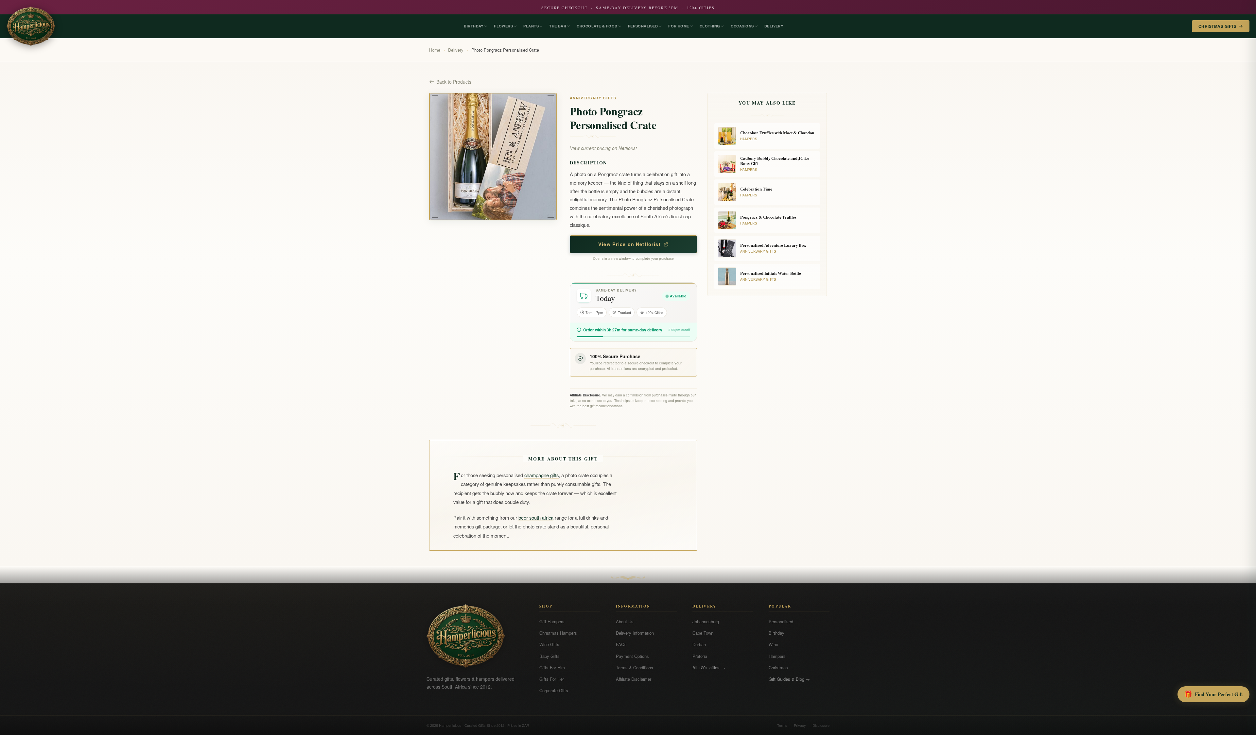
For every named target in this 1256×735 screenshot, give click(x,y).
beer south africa (535, 517)
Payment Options (632, 656)
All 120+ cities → (708, 667)
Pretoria (699, 656)
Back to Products (453, 81)
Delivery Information (635, 633)
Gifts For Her (551, 679)
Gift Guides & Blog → (789, 679)
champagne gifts (541, 475)
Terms (782, 725)
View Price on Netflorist (629, 244)
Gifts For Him (552, 667)
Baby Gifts (549, 656)
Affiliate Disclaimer (633, 679)
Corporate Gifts (553, 690)
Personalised (781, 621)
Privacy (800, 725)
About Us (625, 621)
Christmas (778, 667)
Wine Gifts (549, 644)
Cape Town (702, 633)
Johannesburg (705, 621)
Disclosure (820, 725)
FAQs (621, 644)
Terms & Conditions (634, 667)
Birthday (776, 633)
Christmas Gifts (1217, 26)
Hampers (777, 656)
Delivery (455, 50)
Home (434, 50)
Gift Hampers (552, 621)
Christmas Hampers (558, 633)
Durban (699, 644)
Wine (773, 644)
